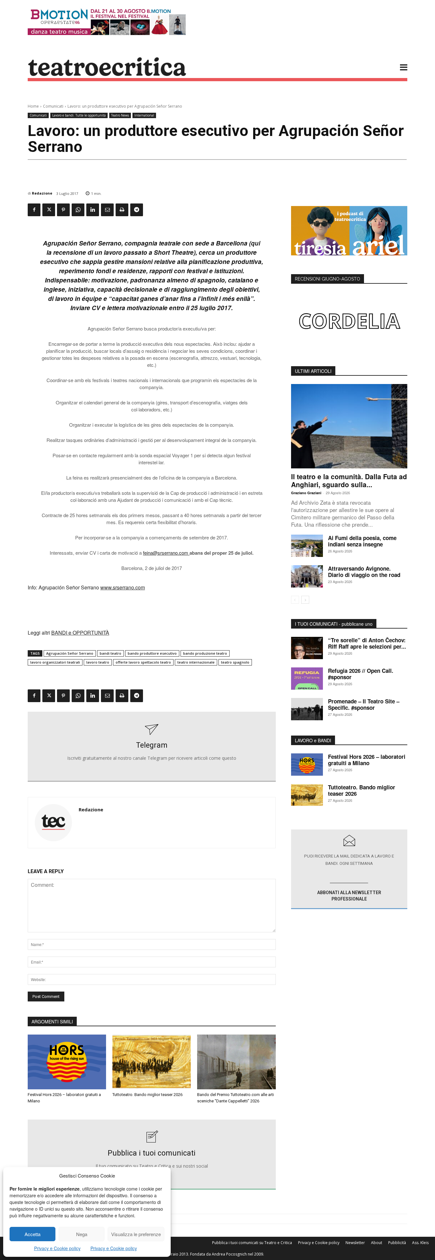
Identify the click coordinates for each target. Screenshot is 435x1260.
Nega (81, 1234)
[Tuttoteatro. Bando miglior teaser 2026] (151, 1062)
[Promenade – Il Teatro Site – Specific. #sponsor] (307, 709)
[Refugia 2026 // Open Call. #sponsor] (307, 678)
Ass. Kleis (420, 1242)
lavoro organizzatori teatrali (55, 662)
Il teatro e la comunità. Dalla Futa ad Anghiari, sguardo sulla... (349, 480)
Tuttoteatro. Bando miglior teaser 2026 (147, 1094)
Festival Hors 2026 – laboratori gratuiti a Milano (366, 760)
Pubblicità (397, 1242)
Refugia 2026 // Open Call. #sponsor (360, 674)
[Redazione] (53, 822)
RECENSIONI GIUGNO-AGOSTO (327, 278)
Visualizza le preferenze (136, 1234)
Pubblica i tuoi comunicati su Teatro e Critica (252, 1242)
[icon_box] (152, 747)
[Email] (107, 209)
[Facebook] (34, 209)
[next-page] (305, 600)
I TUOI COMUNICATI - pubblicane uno (334, 624)
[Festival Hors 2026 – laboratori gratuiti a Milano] (67, 1062)
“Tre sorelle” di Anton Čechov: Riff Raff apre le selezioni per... (367, 643)
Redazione (42, 193)
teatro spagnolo (235, 662)
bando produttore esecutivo (152, 653)
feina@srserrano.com (166, 552)
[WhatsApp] (78, 209)
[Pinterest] (63, 209)
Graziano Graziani (306, 492)
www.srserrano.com (122, 587)
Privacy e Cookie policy (57, 1248)
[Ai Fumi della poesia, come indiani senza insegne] (307, 546)
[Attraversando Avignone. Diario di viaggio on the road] (307, 576)
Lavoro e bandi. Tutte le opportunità (79, 115)
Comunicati (53, 106)
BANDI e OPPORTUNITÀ (80, 632)
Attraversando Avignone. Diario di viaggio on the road (364, 572)
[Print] (122, 209)
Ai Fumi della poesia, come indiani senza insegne (362, 541)
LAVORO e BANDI (313, 740)
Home (33, 106)
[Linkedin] (92, 209)
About (376, 1242)
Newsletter (355, 1242)
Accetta (32, 1234)
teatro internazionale (196, 662)
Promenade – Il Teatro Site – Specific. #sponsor (363, 704)
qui (255, 243)
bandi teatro (110, 653)
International (144, 115)
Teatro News (120, 115)
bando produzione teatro (205, 653)
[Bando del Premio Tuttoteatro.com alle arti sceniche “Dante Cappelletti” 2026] (236, 1062)
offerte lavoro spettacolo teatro (143, 662)
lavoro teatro (97, 662)
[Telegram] (136, 209)
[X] (48, 209)
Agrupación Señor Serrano (69, 653)
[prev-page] (295, 600)
